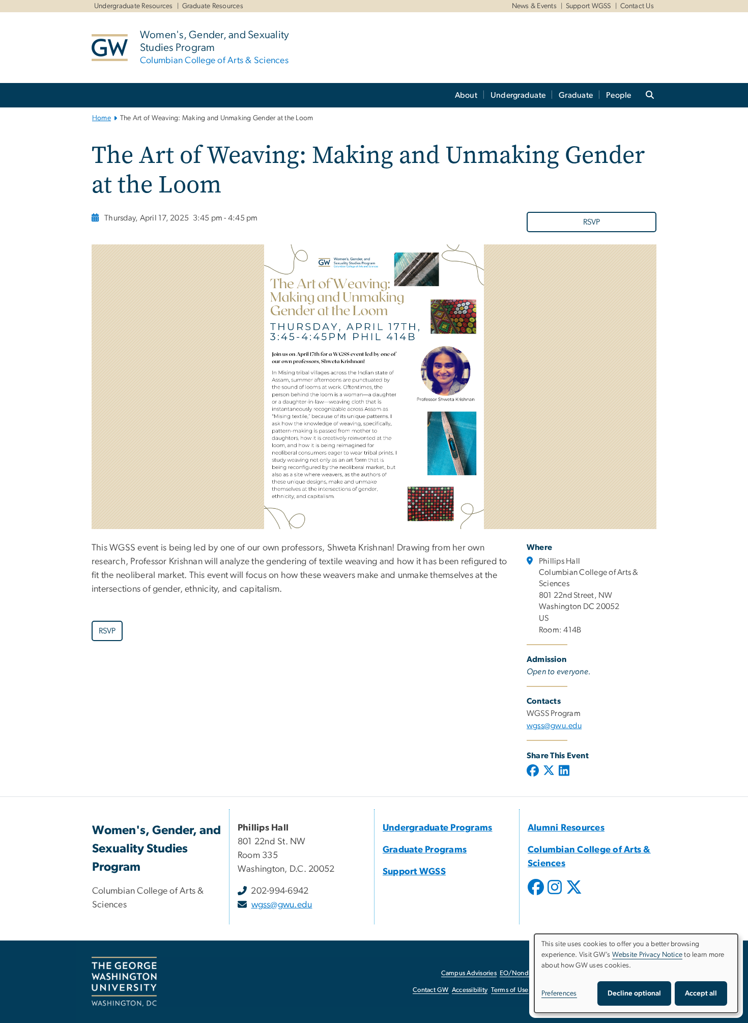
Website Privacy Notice (647, 954)
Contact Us (637, 6)
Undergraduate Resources (133, 6)
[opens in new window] (537, 895)
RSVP (591, 222)
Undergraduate (518, 95)
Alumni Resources (566, 828)
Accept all (701, 993)
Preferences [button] (559, 993)
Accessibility (469, 990)
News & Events (534, 6)
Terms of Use (510, 990)
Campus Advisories (469, 973)
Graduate (576, 95)
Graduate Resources (213, 6)
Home (101, 118)
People (618, 95)
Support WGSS (588, 6)
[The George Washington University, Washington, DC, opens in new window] (124, 982)
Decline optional (634, 993)
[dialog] (636, 973)
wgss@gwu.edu (281, 904)
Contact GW (431, 990)
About (466, 95)
